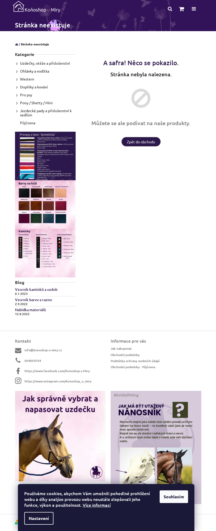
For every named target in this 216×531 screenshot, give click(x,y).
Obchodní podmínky (125, 355)
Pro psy (26, 94)
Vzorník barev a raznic (33, 300)
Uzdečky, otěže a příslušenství (45, 63)
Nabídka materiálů (30, 310)
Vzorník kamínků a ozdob (36, 289)
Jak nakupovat (121, 348)
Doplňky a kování (34, 86)
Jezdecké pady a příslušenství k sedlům (46, 112)
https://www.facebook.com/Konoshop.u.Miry (57, 371)
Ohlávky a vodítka (34, 71)
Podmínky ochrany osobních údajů (135, 361)
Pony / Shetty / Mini (36, 102)
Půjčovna (27, 122)
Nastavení (39, 518)
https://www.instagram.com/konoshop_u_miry (57, 381)
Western (27, 79)
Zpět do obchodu (141, 141)
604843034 (32, 360)
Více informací (97, 505)
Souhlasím (174, 496)
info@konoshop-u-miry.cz (43, 350)
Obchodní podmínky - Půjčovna (133, 367)
